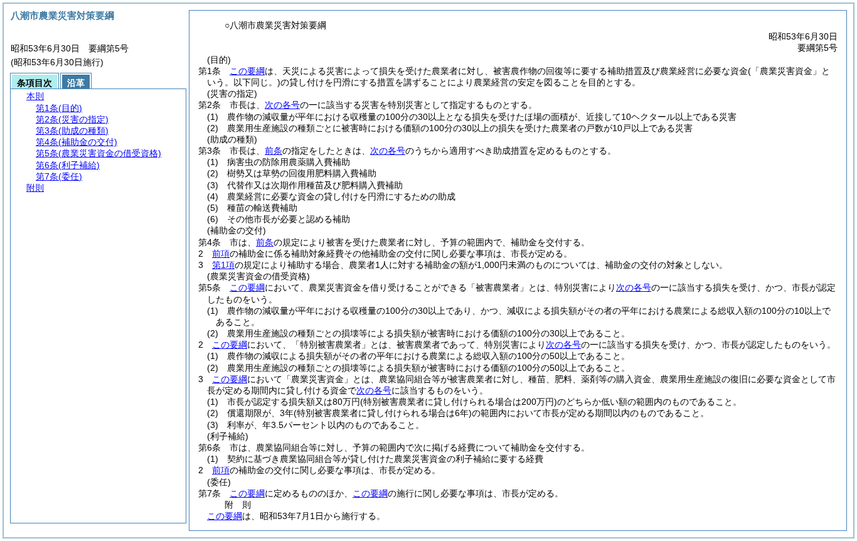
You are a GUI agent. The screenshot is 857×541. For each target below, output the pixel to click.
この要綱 (247, 71)
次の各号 (282, 105)
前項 (221, 254)
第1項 (223, 265)
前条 (273, 151)
